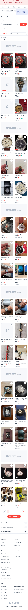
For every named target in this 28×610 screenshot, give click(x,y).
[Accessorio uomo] (7, 87)
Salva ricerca (6, 33)
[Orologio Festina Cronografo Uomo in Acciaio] (21, 310)
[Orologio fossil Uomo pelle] (7, 392)
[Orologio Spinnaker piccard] (7, 438)
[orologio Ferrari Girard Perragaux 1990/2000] (7, 356)
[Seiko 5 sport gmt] (7, 415)
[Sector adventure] (7, 251)
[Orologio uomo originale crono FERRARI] (7, 64)
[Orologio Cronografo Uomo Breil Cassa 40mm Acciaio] (21, 192)
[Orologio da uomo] (7, 169)
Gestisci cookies (5, 556)
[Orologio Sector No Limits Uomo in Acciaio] (7, 310)
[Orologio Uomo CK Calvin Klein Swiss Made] (7, 192)
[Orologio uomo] (21, 251)
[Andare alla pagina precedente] (4, 511)
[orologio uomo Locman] (7, 333)
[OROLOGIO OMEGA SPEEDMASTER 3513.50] (21, 146)
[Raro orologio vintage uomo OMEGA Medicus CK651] (21, 438)
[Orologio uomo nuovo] (7, 497)
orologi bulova (9, 10)
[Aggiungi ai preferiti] (11, 55)
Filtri (23, 24)
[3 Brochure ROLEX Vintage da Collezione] (21, 274)
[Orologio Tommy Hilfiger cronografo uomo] (7, 274)
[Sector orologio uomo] (21, 87)
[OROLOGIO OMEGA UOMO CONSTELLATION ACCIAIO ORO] (21, 110)
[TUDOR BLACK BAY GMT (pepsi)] (7, 228)
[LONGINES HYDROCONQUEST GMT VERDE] (21, 356)
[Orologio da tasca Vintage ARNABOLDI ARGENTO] (7, 475)
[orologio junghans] (21, 228)
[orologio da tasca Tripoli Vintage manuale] (21, 475)
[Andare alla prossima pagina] (23, 511)
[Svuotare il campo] (25, 20)
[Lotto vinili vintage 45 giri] (21, 415)
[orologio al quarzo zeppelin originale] (7, 146)
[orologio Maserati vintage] (21, 333)
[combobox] (14, 20)
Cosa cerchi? (4, 16)
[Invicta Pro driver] (21, 497)
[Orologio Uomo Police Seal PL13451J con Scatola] (21, 392)
